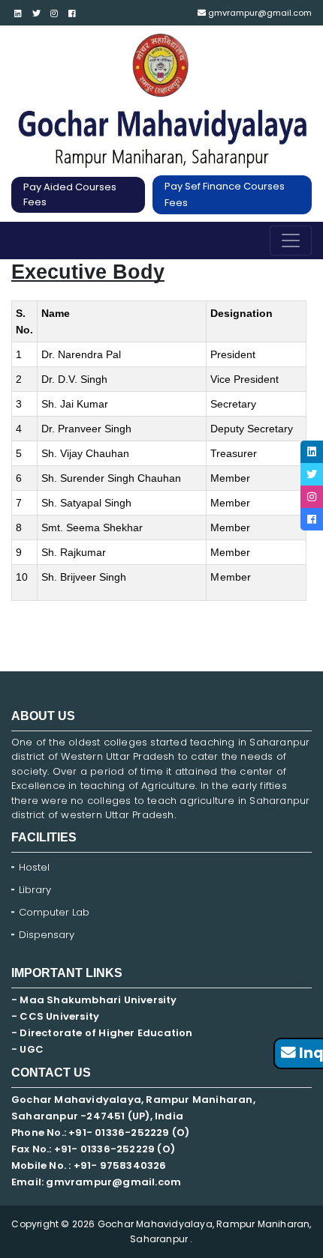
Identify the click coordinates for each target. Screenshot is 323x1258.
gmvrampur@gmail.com (259, 12)
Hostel (34, 867)
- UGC (27, 1049)
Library (35, 890)
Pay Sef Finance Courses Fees (225, 194)
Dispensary (46, 935)
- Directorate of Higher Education (103, 1033)
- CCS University (55, 1016)
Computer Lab (55, 912)
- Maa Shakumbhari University (95, 1000)
